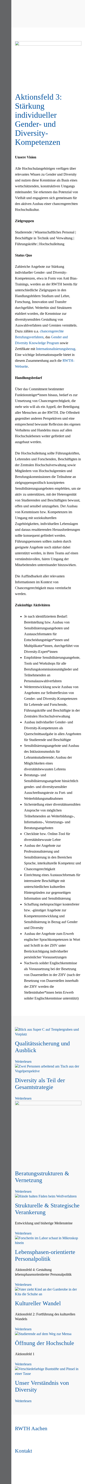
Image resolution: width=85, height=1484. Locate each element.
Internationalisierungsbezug (55, 349)
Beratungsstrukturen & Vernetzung (42, 1176)
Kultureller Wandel (38, 1303)
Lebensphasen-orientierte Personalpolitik (45, 1255)
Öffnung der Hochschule (44, 1343)
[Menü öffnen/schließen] (6, 6)
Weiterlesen (23, 1061)
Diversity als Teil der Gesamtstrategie (40, 1083)
